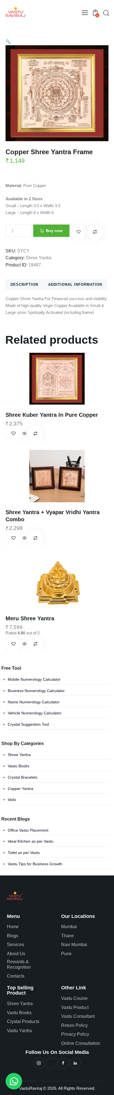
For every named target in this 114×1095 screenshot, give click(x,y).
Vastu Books (18, 766)
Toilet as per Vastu (24, 852)
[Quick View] (24, 433)
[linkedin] (75, 1063)
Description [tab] (24, 284)
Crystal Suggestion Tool (28, 724)
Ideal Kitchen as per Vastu (30, 841)
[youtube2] (50, 1063)
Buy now (54, 230)
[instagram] (38, 1063)
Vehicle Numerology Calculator (34, 713)
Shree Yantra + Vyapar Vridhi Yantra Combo (53, 515)
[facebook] (63, 1063)
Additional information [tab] (75, 284)
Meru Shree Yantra (30, 618)
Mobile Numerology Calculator (34, 679)
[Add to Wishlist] (78, 232)
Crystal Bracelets (22, 777)
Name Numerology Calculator (33, 702)
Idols (12, 799)
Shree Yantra (38, 257)
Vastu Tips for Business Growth (35, 864)
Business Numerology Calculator (36, 690)
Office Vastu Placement (28, 830)
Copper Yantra (20, 788)
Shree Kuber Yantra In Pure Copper (52, 415)
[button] (85, 12)
